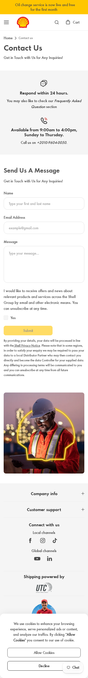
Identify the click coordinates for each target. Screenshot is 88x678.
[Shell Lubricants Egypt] (23, 22)
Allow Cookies (44, 652)
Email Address (14, 217)
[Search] (56, 22)
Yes (13, 317)
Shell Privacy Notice (27, 345)
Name (8, 193)
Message (11, 241)
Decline (44, 666)
